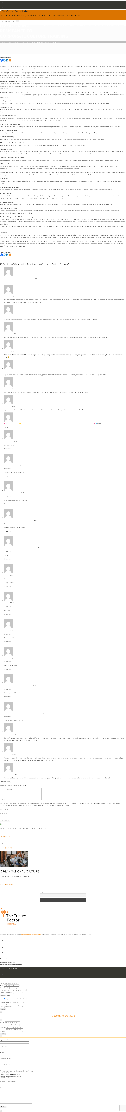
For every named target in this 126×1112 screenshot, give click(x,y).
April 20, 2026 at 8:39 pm (33, 492)
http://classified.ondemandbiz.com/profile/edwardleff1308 (22, 713)
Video (5, 843)
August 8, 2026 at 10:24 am (24, 754)
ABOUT (100, 25)
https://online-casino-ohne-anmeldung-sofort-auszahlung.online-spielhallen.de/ (29, 616)
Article (17, 55)
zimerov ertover (9, 774)
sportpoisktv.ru (8, 441)
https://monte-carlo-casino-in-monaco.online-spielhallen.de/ (23, 561)
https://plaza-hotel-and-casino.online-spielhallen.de (20, 547)
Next (1, 260)
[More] (10, 60)
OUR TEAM (7, 950)
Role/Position (5, 993)
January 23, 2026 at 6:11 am (23, 351)
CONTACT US (109, 25)
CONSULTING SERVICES (59, 25)
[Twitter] (4, 60)
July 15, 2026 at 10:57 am (24, 734)
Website (2, 817)
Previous (4, 257)
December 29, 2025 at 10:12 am (26, 333)
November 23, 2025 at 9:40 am (47, 278)
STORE (118, 25)
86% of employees (14, 169)
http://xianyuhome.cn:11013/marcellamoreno (18, 685)
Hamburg (7, 603)
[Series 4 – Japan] (10, 1078)
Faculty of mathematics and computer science (18, 278)
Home (10, 42)
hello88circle (7, 296)
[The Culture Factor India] (63, 11)
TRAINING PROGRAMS (77, 25)
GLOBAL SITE (8, 955)
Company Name (5, 990)
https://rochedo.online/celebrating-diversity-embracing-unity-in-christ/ (27, 479)
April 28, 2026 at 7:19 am (21, 658)
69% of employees (13, 120)
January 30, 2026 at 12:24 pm (22, 371)
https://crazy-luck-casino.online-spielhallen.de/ (19, 520)
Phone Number (5, 988)
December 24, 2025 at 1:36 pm (27, 316)
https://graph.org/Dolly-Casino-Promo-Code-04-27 (20, 671)
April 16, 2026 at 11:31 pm (29, 465)
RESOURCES (91, 25)
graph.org (7, 630)
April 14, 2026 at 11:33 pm (25, 441)
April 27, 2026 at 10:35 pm (22, 630)
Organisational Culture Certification (17, 999)
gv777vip (6, 371)
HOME (46, 25)
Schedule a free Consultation (9, 832)
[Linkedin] (7, 60)
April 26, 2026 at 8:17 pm (21, 575)
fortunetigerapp (9, 316)
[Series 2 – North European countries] (10, 1074)
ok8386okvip (8, 406)
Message (3, 1007)
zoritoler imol (8, 754)
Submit (3, 1033)
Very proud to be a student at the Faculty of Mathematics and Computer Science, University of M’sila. (36, 282)
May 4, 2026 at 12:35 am (44, 685)
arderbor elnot (8, 734)
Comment (3, 799)
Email (1, 813)
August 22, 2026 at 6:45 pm (26, 774)
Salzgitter (7, 575)
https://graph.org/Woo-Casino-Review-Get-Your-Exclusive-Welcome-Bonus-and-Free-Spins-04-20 (36, 506)
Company (3, 1027)
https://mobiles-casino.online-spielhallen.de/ (18, 589)
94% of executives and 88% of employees (43, 92)
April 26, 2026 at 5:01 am (48, 547)
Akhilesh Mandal (7, 55)
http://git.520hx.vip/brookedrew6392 (15, 699)
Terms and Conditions (17, 936)
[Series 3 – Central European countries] (10, 1076)
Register (3, 1009)
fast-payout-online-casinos (12, 492)
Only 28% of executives (100, 196)
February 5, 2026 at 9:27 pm (110, 423)
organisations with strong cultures (11, 95)
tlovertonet (7, 351)
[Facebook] (1, 60)
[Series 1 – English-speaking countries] (10, 1073)
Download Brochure (6, 880)
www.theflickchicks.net (11, 465)
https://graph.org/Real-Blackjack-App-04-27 (18, 644)
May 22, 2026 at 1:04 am (52, 713)
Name (2, 809)
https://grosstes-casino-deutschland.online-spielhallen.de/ (23, 534)
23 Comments (25, 55)
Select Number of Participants (10, 1003)
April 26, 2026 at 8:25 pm (21, 603)
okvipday (7, 388)
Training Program (6, 995)
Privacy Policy (4, 936)
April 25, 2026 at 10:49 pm (46, 520)
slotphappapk (8, 333)
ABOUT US (7, 947)
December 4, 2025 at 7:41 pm (24, 296)
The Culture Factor (11, 968)
